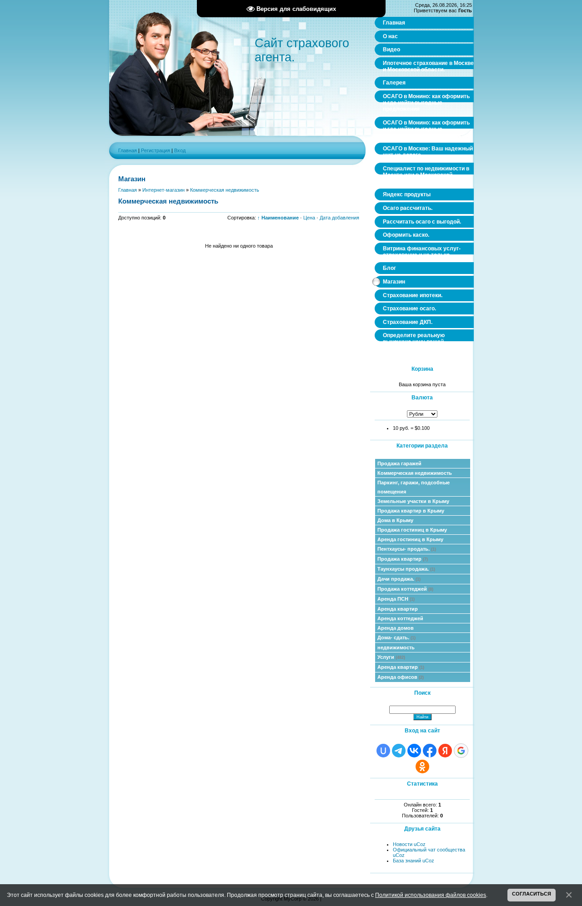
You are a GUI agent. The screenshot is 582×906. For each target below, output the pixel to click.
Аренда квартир (397, 609)
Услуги (391, 657)
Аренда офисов (400, 677)
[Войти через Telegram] (399, 750)
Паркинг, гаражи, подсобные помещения (413, 487)
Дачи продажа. (399, 579)
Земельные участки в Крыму (413, 501)
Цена (309, 217)
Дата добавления (339, 217)
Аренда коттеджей (400, 618)
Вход (180, 150)
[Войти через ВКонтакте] (414, 750)
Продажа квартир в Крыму (410, 510)
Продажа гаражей (399, 463)
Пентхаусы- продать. (406, 549)
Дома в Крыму (395, 520)
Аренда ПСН (396, 599)
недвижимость (396, 647)
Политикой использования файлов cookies (430, 895)
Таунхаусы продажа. (406, 569)
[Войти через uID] (383, 750)
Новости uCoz (409, 844)
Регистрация (155, 150)
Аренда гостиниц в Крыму (410, 539)
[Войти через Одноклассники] (422, 766)
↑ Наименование (278, 217)
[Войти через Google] (461, 750)
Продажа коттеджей (405, 589)
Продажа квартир (402, 559)
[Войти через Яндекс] (445, 750)
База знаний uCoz (413, 860)
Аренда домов (395, 628)
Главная (127, 150)
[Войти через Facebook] (429, 750)
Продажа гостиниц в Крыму (412, 530)
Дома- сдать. (396, 637)
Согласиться (531, 893)
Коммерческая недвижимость (414, 473)
